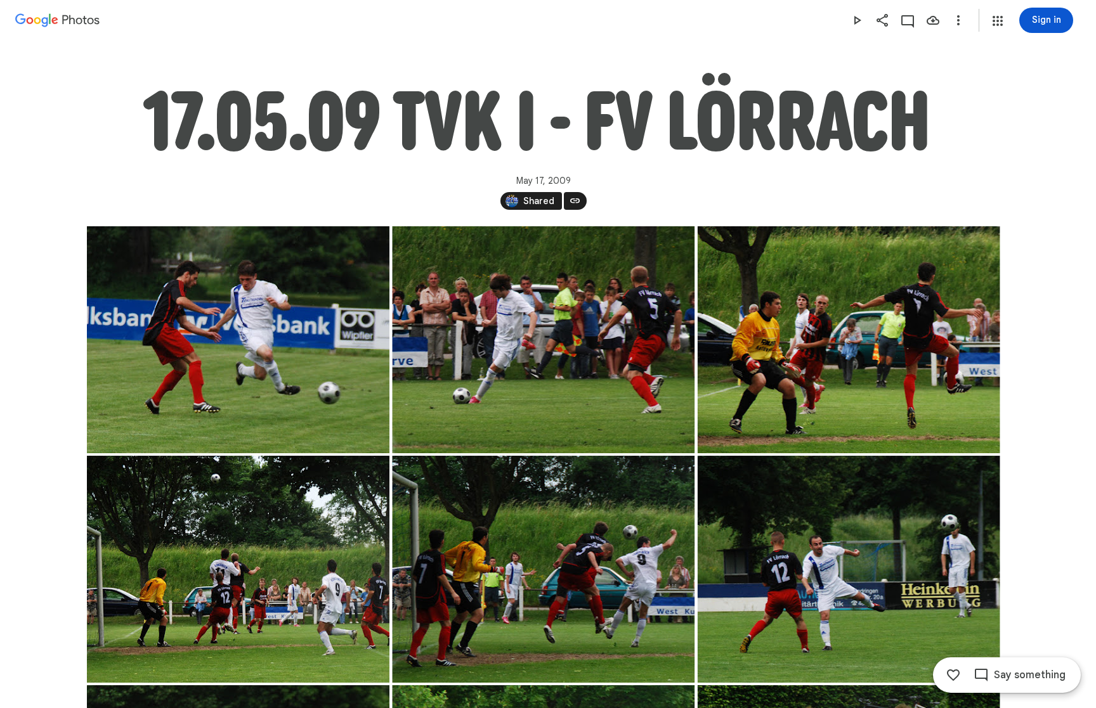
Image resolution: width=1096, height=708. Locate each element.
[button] (997, 21)
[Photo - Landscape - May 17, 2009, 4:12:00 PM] (543, 569)
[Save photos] (933, 20)
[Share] (882, 20)
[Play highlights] (857, 20)
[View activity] (907, 20)
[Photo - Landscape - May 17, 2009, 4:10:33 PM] (543, 339)
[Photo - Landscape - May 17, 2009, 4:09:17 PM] (238, 339)
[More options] (958, 20)
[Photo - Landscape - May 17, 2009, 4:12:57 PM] (848, 569)
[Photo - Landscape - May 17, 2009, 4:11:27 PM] (238, 569)
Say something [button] (1030, 675)
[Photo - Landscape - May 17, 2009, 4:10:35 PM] (848, 339)
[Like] (953, 675)
